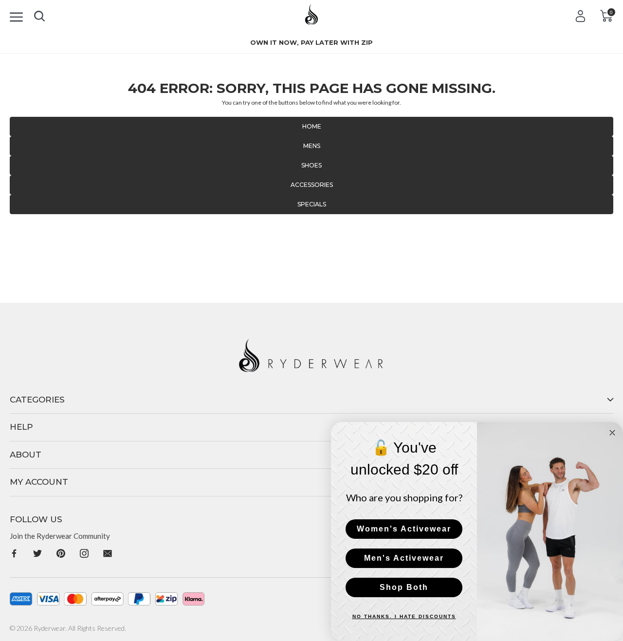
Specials (311, 204)
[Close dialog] (612, 433)
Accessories (312, 184)
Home (311, 126)
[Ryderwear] (311, 18)
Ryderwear (49, 628)
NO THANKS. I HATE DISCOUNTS (404, 616)
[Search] (39, 14)
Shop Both (404, 587)
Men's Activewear (404, 558)
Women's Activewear (404, 529)
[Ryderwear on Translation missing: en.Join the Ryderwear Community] (14, 553)
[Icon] (16, 15)
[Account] (580, 16)
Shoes (311, 165)
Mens (311, 145)
